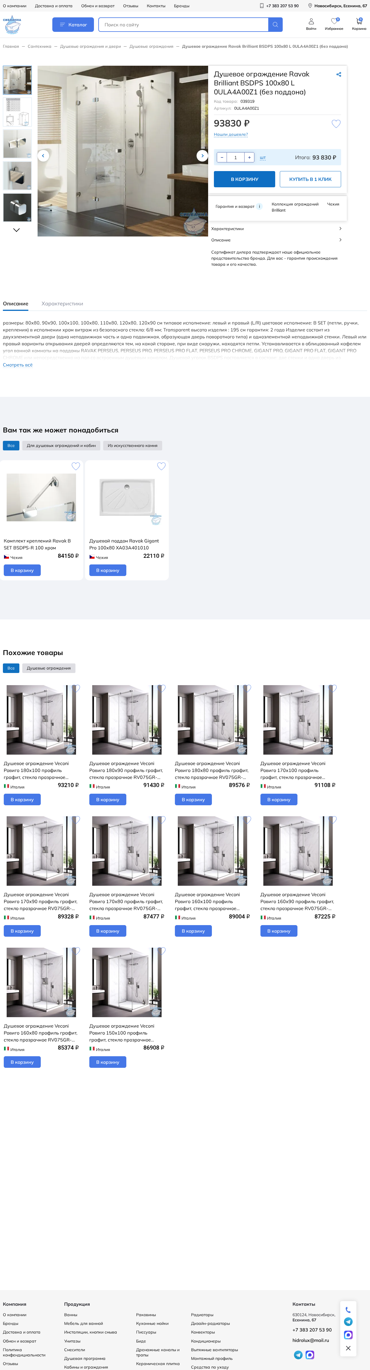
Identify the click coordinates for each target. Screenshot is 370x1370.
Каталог (78, 24)
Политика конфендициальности (24, 1352)
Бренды (181, 5)
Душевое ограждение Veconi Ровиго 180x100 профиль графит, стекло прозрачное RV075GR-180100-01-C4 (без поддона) (37, 770)
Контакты (156, 5)
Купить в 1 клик (310, 179)
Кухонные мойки (152, 1323)
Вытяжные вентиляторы (214, 1349)
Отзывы (130, 5)
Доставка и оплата (54, 5)
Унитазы (72, 1341)
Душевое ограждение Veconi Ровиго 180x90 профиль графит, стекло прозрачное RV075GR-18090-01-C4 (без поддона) (126, 770)
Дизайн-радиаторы (210, 1323)
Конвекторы (203, 1332)
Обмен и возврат (97, 5)
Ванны (70, 1314)
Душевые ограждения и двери (90, 46)
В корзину (244, 179)
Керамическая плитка (158, 1363)
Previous (43, 156)
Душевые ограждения (151, 46)
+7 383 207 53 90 (312, 1330)
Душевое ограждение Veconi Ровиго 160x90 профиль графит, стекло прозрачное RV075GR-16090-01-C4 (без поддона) (297, 902)
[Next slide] (17, 227)
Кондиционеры (206, 1341)
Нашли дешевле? (231, 134)
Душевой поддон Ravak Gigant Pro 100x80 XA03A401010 (124, 544)
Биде (141, 1341)
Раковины (146, 1314)
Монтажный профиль (212, 1358)
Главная (11, 46)
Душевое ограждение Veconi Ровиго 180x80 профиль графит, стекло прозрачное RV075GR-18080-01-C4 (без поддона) (212, 770)
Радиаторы (202, 1314)
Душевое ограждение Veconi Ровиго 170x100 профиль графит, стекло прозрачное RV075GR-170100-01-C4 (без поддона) (294, 770)
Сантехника (39, 46)
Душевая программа (85, 1358)
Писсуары (146, 1332)
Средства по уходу (210, 1367)
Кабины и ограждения (86, 1367)
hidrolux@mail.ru (311, 1340)
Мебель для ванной (83, 1323)
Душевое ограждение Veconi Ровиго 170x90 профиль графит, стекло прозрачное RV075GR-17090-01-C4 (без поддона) (40, 902)
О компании (14, 5)
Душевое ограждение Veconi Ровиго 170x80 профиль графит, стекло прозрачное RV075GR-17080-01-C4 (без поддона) (126, 902)
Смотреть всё (18, 365)
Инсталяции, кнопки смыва (90, 1332)
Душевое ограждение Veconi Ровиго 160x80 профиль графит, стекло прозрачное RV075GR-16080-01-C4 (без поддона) (40, 1033)
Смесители (74, 1349)
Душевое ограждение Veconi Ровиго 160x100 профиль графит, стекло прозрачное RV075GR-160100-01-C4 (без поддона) (208, 902)
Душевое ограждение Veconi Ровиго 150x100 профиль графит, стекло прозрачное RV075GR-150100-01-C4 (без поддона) (122, 1033)
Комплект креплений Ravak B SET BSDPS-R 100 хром (37, 544)
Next (202, 156)
